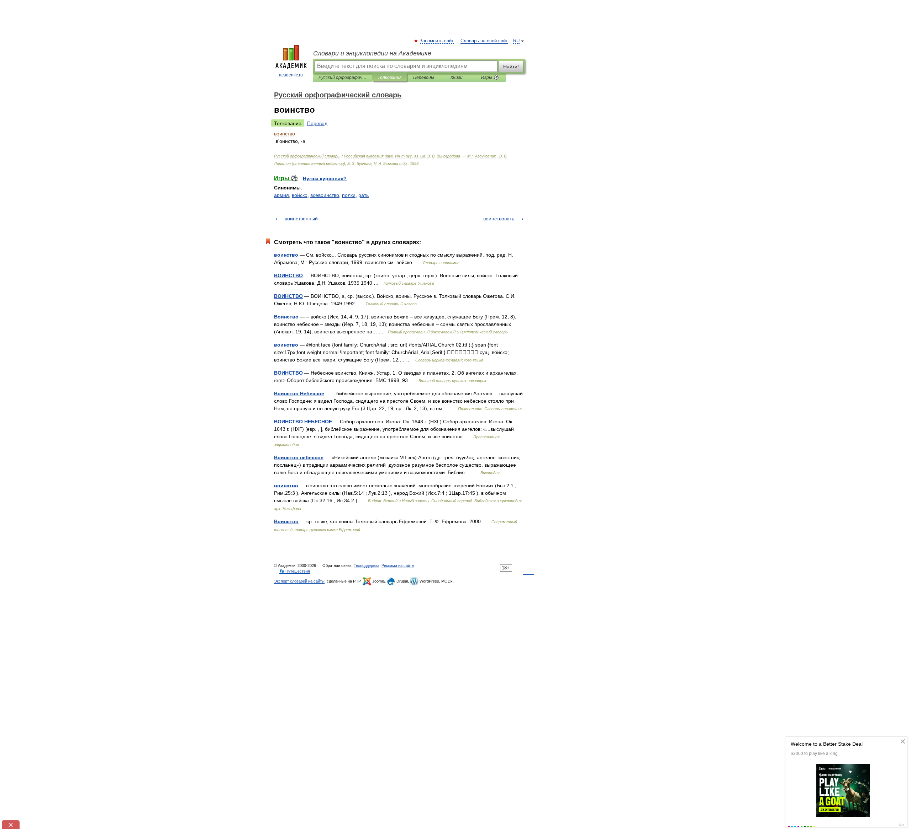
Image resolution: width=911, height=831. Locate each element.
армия (281, 195)
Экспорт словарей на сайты (299, 581)
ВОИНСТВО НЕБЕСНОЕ (303, 421)
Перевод (317, 123)
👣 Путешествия (294, 571)
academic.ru (291, 75)
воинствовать (498, 218)
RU (516, 40)
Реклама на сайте (397, 565)
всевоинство (324, 195)
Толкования (389, 77)
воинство (286, 255)
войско (299, 195)
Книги (457, 77)
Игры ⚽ (490, 77)
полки (349, 195)
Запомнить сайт (437, 40)
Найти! (511, 66)
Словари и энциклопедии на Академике (372, 53)
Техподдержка (366, 565)
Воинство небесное (298, 457)
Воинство (286, 317)
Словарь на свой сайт (484, 40)
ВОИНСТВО (288, 275)
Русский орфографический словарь (342, 77)
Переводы (423, 77)
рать (363, 195)
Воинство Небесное (299, 393)
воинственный (301, 218)
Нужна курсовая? (325, 178)
